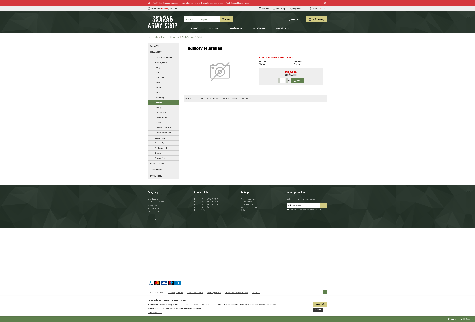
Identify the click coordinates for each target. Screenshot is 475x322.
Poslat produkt (232, 98)
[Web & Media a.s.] (319, 292)
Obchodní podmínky (248, 199)
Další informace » (155, 312)
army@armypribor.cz (155, 206)
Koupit (299, 80)
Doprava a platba (247, 204)
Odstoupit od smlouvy (195, 293)
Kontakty (154, 219)
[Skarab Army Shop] (163, 28)
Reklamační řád (246, 202)
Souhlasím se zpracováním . (306, 210)
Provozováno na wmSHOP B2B (236, 293)
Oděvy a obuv (213, 28)
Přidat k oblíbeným (195, 98)
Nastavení (318, 309)
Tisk (246, 98)
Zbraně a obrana (235, 28)
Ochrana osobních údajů (249, 207)
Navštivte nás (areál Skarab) (164, 9)
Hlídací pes (214, 98)
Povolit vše (320, 304)
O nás (243, 210)
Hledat (227, 19)
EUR (325, 9)
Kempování (193, 28)
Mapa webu (256, 293)
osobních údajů (315, 210)
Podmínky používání (214, 293)
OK (323, 205)
